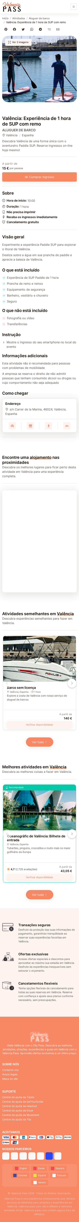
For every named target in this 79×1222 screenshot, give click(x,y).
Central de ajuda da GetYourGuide (22, 1101)
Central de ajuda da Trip (16, 1119)
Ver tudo (38, 742)
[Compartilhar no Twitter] (23, 29)
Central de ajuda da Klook (17, 1110)
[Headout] (23, 1155)
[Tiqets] (5, 1155)
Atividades (18, 18)
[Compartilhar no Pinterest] (6, 29)
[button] (39, 69)
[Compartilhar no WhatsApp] (32, 29)
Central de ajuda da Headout (19, 1106)
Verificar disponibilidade (39, 724)
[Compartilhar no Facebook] (15, 29)
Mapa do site (10, 1078)
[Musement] (40, 1155)
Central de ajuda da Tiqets (18, 1097)
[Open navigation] (74, 7)
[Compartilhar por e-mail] (58, 29)
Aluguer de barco (39, 18)
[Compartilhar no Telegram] (41, 29)
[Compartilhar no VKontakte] (50, 29)
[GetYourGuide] (14, 1155)
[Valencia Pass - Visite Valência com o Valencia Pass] (11, 6)
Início (5, 18)
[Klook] (31, 1155)
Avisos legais (9, 1074)
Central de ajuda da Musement (20, 1114)
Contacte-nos (10, 1069)
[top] (70, 1213)
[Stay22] (57, 1155)
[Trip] (49, 1155)
